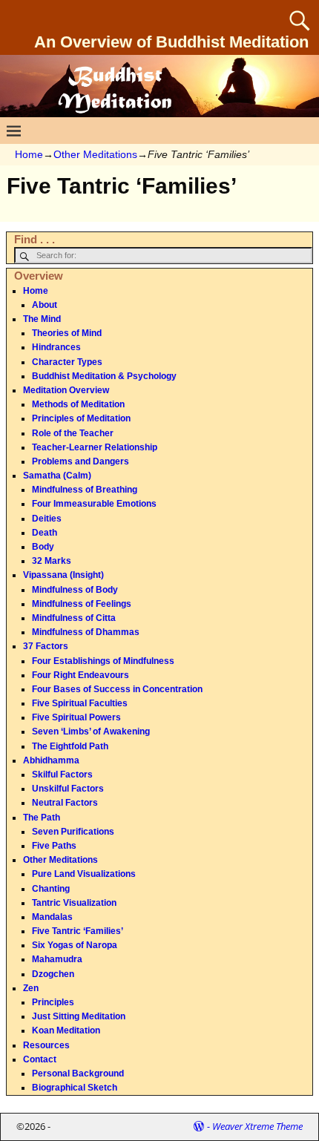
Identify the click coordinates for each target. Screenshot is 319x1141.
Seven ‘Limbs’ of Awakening (91, 731)
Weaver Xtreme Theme (257, 1126)
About (44, 305)
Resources (46, 1045)
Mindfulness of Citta (74, 618)
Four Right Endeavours (80, 675)
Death (44, 532)
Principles (53, 1002)
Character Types (67, 362)
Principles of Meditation (81, 418)
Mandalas (52, 917)
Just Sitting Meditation (78, 1016)
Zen (31, 988)
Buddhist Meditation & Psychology (104, 376)
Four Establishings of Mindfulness (103, 661)
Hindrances (56, 347)
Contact (39, 1059)
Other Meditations (95, 154)
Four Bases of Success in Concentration (117, 689)
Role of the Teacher (73, 433)
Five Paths (54, 846)
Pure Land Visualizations (84, 874)
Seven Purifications (73, 831)
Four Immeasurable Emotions (94, 504)
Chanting (51, 889)
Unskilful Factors (68, 788)
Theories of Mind (67, 333)
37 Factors (45, 646)
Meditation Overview (66, 390)
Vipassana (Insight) (63, 575)
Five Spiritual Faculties (80, 703)
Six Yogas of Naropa (74, 945)
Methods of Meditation (78, 404)
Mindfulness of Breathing (84, 489)
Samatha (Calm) (57, 475)
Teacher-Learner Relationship (94, 447)
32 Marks (51, 561)
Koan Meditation (66, 1030)
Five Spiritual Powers (76, 717)
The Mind (42, 319)
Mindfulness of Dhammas (85, 632)
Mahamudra (57, 959)
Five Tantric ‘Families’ (77, 931)
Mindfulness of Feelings (81, 604)
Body (43, 547)
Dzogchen (53, 974)
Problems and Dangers (80, 461)
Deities (47, 518)
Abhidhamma (51, 760)
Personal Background (78, 1073)
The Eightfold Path (70, 746)
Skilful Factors (62, 774)
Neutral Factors (65, 803)
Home (29, 154)
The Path (41, 817)
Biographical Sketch (74, 1087)
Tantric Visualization (74, 903)
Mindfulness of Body (75, 590)
